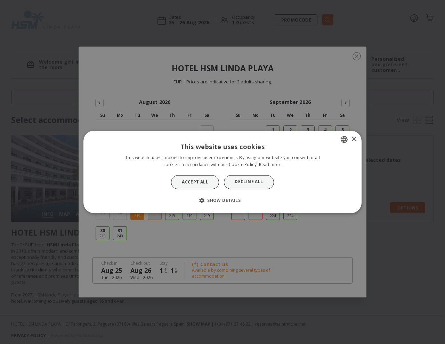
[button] (222, 200)
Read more (270, 165)
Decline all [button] (249, 182)
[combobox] (344, 139)
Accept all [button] (195, 182)
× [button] (353, 139)
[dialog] (222, 172)
